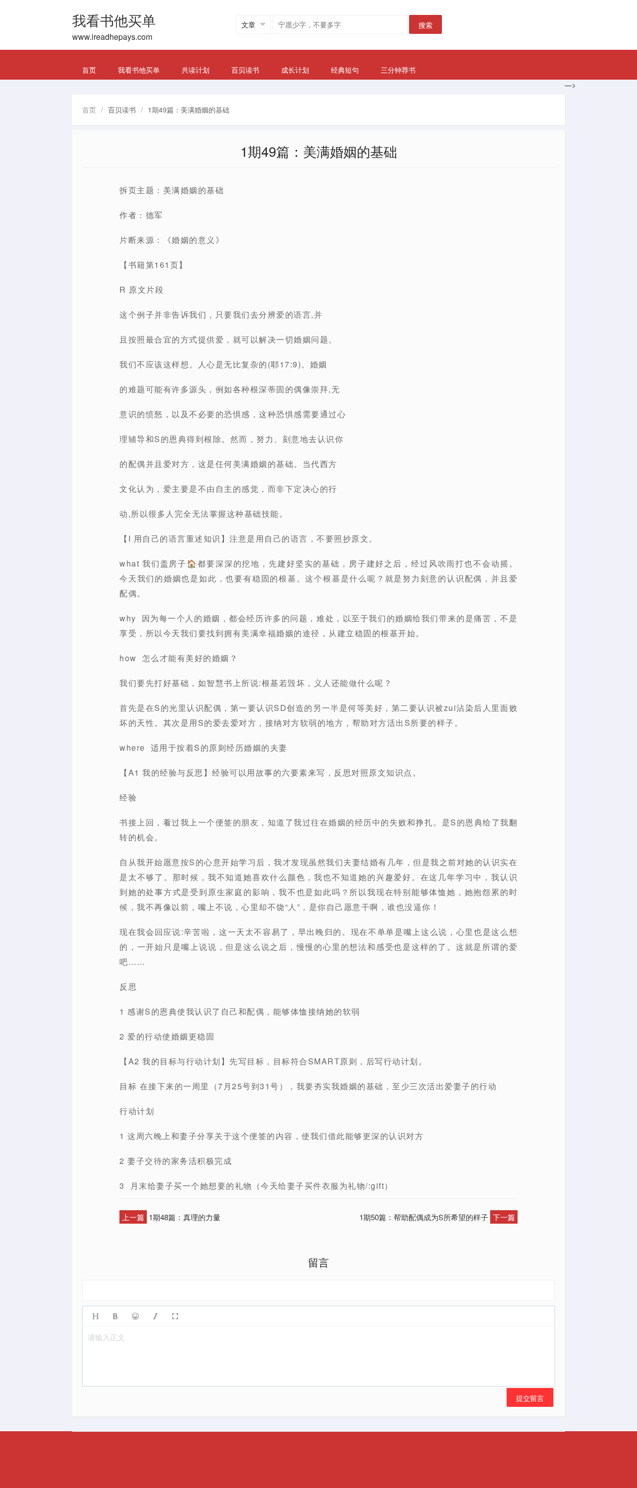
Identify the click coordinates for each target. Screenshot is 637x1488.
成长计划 (295, 70)
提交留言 (530, 1398)
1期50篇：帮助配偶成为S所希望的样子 (423, 1217)
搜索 (425, 25)
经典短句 (345, 70)
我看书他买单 (139, 70)
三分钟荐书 (398, 70)
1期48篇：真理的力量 (184, 1217)
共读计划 (196, 70)
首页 (89, 70)
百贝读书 (245, 70)
